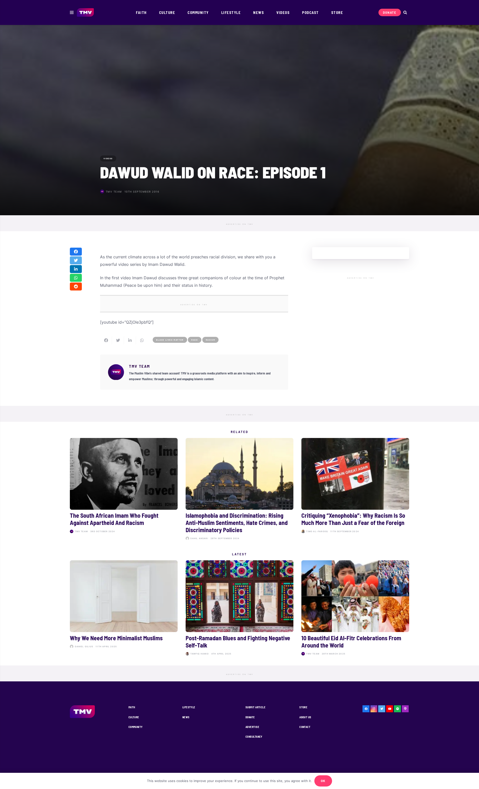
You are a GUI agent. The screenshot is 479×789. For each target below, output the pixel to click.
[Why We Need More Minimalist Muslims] (124, 608)
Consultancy (253, 736)
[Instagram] (373, 708)
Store (303, 707)
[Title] (397, 708)
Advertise (252, 726)
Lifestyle (188, 707)
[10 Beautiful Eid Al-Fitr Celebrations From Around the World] (355, 608)
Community (135, 726)
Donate (250, 717)
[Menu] (72, 12)
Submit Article (255, 707)
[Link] (85, 12)
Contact (304, 726)
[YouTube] (389, 708)
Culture (133, 717)
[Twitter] (381, 708)
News (186, 717)
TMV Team (114, 191)
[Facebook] (365, 708)
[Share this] (76, 252)
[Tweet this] (76, 260)
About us (305, 717)
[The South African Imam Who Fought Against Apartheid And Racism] (124, 490)
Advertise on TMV (239, 224)
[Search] (405, 12)
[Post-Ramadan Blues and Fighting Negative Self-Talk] (239, 608)
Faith (131, 707)
